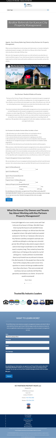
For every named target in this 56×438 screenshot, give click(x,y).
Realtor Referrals (28, 418)
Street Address (23, 186)
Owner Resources (28, 420)
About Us (28, 423)
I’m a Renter (28, 416)
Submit (9, 200)
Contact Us (28, 421)
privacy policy (38, 428)
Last (37, 169)
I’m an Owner (28, 415)
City (42, 186)
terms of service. (44, 428)
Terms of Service (28, 426)
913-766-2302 (16, 0)
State (21, 189)
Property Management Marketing (20, 430)
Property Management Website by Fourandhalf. (34, 430)
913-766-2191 (28, 0)
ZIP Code (39, 189)
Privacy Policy (28, 425)
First (20, 169)
